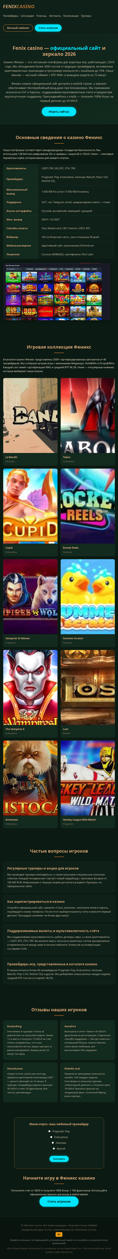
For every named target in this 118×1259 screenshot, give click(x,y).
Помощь (41, 15)
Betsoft (60, 1148)
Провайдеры (10, 15)
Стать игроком (48, 28)
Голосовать (59, 1159)
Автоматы (55, 15)
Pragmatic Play (61, 1131)
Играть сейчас (59, 111)
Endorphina (61, 1137)
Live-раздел (27, 15)
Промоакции (71, 15)
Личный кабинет (18, 28)
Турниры (86, 15)
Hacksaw (60, 1142)
